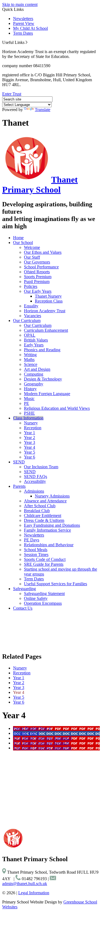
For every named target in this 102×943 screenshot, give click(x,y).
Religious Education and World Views (57, 408)
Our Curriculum (27, 320)
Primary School (40, 184)
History (30, 388)
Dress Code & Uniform (44, 520)
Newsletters (23, 18)
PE (26, 403)
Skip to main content (20, 4)
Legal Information (33, 892)
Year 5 (29, 452)
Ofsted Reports (37, 271)
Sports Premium (37, 276)
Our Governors (37, 262)
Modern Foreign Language (47, 393)
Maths (29, 359)
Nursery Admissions (52, 496)
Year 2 (29, 437)
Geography (33, 384)
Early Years (34, 345)
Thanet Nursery (48, 296)
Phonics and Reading (42, 349)
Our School (23, 242)
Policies (30, 286)
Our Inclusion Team (41, 466)
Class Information (28, 418)
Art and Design (37, 369)
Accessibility (35, 481)
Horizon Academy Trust (44, 310)
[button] (26, 42)
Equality (31, 306)
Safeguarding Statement (44, 593)
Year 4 (29, 447)
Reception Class (49, 301)
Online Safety (36, 598)
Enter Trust (11, 94)
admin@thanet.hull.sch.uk (24, 883)
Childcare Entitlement (42, 515)
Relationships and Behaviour (48, 544)
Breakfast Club (37, 510)
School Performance (41, 267)
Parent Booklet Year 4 (32, 728)
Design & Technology (43, 379)
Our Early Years (37, 291)
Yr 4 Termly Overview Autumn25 (42, 738)
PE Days (31, 540)
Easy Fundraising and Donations (52, 525)
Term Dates (23, 33)
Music (29, 398)
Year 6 (29, 457)
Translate (42, 109)
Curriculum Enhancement (46, 330)
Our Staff (32, 257)
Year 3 (29, 442)
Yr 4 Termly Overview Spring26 (41, 743)
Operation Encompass (43, 603)
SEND (19, 462)
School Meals (35, 549)
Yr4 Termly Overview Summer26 (42, 748)
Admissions (34, 491)
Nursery (31, 423)
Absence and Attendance (45, 501)
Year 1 (29, 432)
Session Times (36, 554)
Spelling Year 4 (26, 733)
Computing (33, 374)
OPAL (29, 335)
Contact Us (22, 608)
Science (30, 364)
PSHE (29, 413)
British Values (36, 340)
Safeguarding (24, 588)
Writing (30, 354)
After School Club (39, 505)
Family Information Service (47, 530)
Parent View (23, 23)
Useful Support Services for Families (55, 583)
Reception (32, 427)
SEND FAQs (35, 476)
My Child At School (30, 28)
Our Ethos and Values (42, 252)
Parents (19, 486)
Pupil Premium (37, 281)
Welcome (32, 247)
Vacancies (32, 315)
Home (18, 237)
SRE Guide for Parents (43, 564)
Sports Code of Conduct (45, 559)
